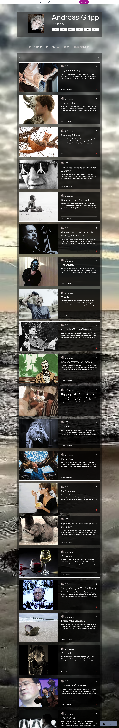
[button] (98, 57)
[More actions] (97, 66)
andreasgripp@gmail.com (41, 39)
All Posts (21, 57)
